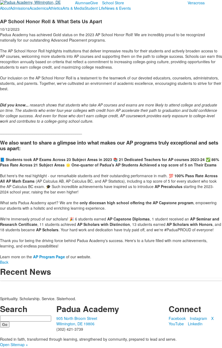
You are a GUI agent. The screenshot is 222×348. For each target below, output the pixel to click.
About (5, 8)
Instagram (198, 318)
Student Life (94, 8)
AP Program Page (49, 256)
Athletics (55, 8)
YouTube (176, 323)
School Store (113, 2)
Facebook (177, 318)
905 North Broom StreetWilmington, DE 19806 (76, 321)
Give (94, 2)
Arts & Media (73, 8)
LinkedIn (195, 323)
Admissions (20, 8)
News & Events (118, 8)
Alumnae (82, 2)
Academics (39, 8)
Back (4, 262)
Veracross (196, 2)
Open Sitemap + (14, 344)
